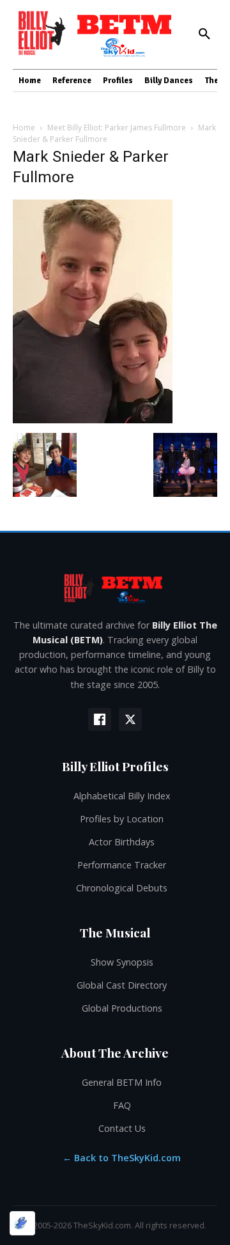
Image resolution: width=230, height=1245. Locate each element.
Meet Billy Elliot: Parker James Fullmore (116, 127)
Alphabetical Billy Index (122, 796)
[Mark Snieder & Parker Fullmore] (92, 419)
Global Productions (122, 1008)
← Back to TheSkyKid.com (122, 1158)
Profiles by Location (122, 819)
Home (24, 127)
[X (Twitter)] (130, 719)
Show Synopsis (122, 962)
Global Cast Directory (122, 985)
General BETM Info (122, 1082)
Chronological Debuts (121, 888)
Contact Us (122, 1128)
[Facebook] (99, 719)
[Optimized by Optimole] (22, 1223)
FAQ (122, 1105)
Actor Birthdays (122, 842)
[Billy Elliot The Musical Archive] (115, 588)
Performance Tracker (121, 865)
